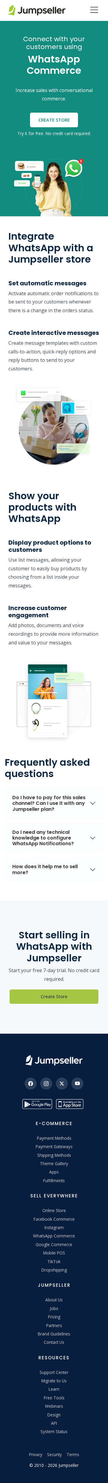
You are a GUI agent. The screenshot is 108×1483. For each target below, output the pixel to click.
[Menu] (94, 10)
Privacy (35, 1454)
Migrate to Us (54, 1381)
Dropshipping (54, 1270)
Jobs (54, 1308)
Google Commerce (54, 1244)
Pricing (54, 1317)
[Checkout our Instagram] (46, 1084)
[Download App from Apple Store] (71, 1104)
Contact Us (54, 1342)
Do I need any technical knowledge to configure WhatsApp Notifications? (43, 838)
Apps (54, 1172)
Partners (54, 1325)
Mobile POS (54, 1253)
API (54, 1423)
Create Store (54, 120)
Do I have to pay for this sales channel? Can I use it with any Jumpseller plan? (49, 803)
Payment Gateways (54, 1146)
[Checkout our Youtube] (77, 1084)
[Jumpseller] (54, 1060)
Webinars (54, 1406)
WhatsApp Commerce (54, 1236)
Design (54, 1415)
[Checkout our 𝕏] (62, 1084)
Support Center (54, 1372)
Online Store (54, 1210)
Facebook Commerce (54, 1219)
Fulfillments (54, 1180)
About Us (54, 1300)
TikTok (54, 1261)
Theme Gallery (54, 1163)
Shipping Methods (54, 1155)
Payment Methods (54, 1138)
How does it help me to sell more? (45, 869)
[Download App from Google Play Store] (37, 1104)
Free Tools (54, 1398)
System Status (54, 1431)
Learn (54, 1389)
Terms (73, 1454)
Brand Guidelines (54, 1334)
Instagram (54, 1227)
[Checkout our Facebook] (31, 1084)
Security (54, 1454)
